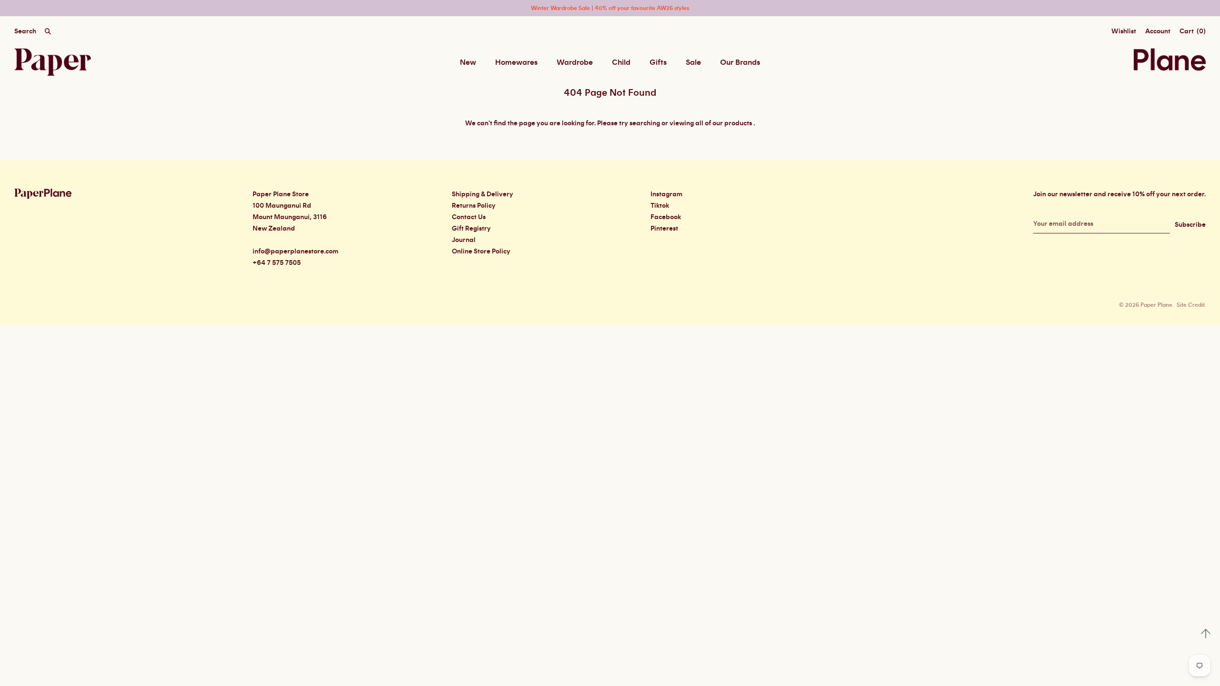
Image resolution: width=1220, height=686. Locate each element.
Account (1157, 31)
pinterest (664, 228)
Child (621, 62)
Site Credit (1190, 305)
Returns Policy (474, 205)
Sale (693, 62)
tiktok (660, 205)
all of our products (723, 123)
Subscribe (1190, 225)
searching (645, 123)
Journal (464, 240)
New (468, 62)
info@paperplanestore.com (295, 251)
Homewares (516, 62)
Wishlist (1123, 31)
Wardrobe (575, 62)
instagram (666, 194)
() (1192, 31)
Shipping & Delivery (482, 194)
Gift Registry (471, 228)
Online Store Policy (481, 251)
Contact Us (469, 217)
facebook (666, 217)
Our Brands (740, 62)
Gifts (658, 62)
